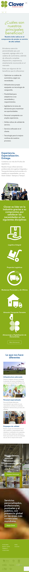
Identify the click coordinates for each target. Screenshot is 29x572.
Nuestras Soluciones (13, 474)
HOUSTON (16, 546)
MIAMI (15, 544)
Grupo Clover (11, 525)
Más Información (14, 342)
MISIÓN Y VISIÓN (6, 546)
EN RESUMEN (5, 544)
